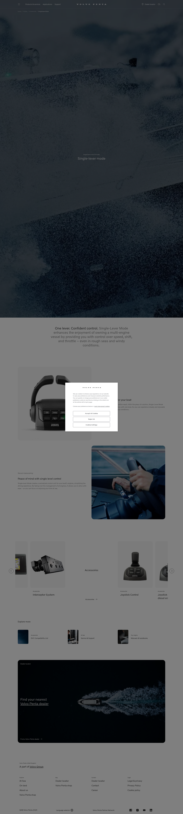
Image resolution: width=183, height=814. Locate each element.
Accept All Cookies (91, 413)
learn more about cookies (102, 406)
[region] (91, 407)
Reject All (91, 419)
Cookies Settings (91, 425)
